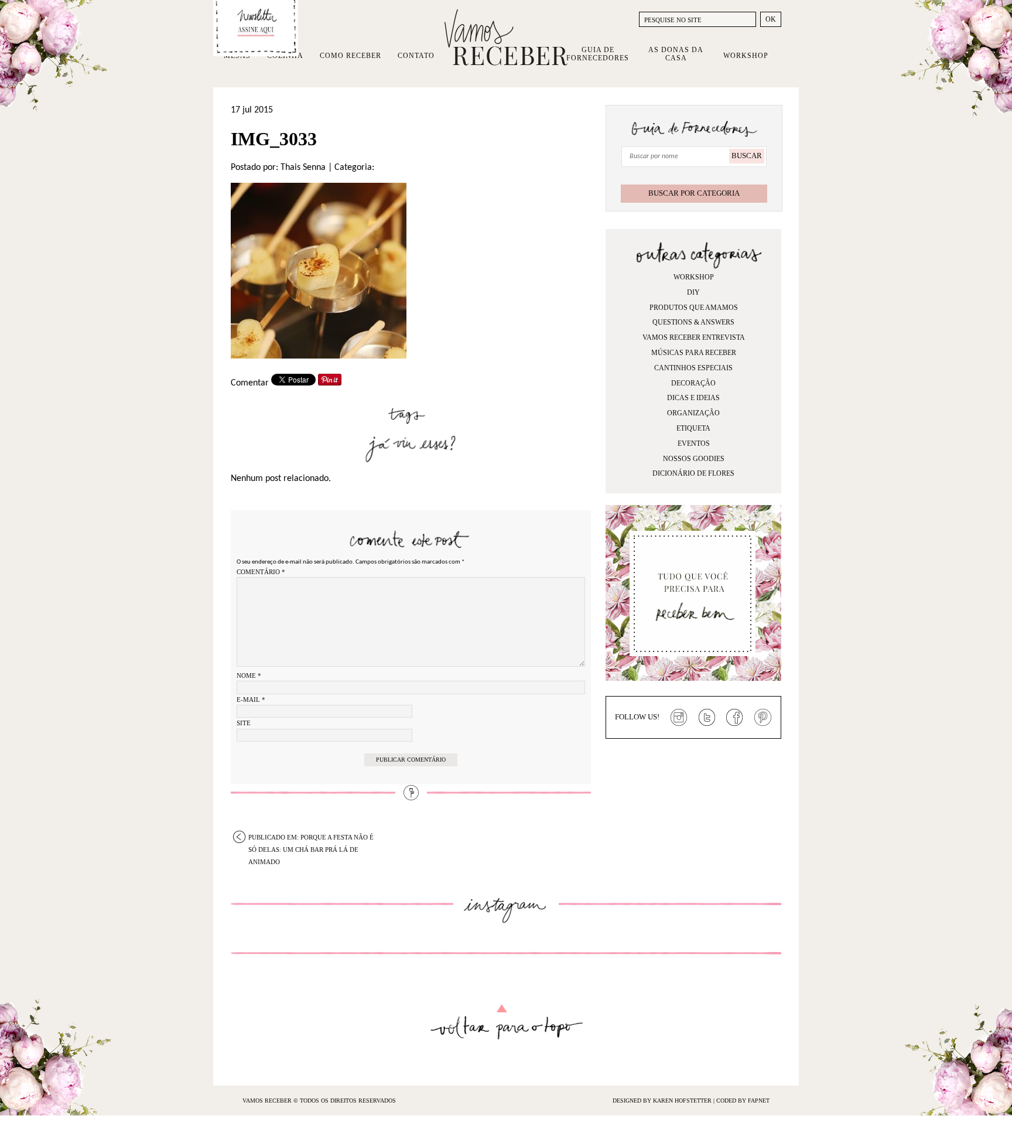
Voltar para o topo (506, 1022)
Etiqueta (693, 428)
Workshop (745, 56)
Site (244, 722)
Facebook (735, 717)
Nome (249, 675)
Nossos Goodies (693, 459)
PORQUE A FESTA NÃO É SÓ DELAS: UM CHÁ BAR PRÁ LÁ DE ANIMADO (311, 838)
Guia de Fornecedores (597, 54)
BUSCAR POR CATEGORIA (694, 193)
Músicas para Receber (693, 353)
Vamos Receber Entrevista (693, 337)
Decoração (693, 383)
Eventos (694, 443)
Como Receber (350, 56)
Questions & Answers (693, 322)
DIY (693, 292)
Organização (693, 413)
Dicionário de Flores (693, 473)
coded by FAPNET (743, 1100)
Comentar (250, 383)
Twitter (707, 717)
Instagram (679, 717)
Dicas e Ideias (693, 398)
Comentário (261, 571)
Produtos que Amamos (693, 307)
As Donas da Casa (675, 54)
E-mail (251, 699)
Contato (416, 56)
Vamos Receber (506, 37)
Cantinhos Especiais (693, 368)
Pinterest (763, 717)
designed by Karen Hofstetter (663, 1100)
